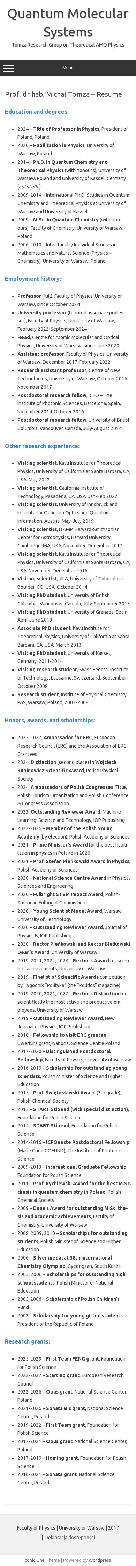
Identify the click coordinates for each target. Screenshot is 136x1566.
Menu (68, 67)
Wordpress (100, 1560)
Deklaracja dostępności (70, 1537)
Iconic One (34, 1560)
